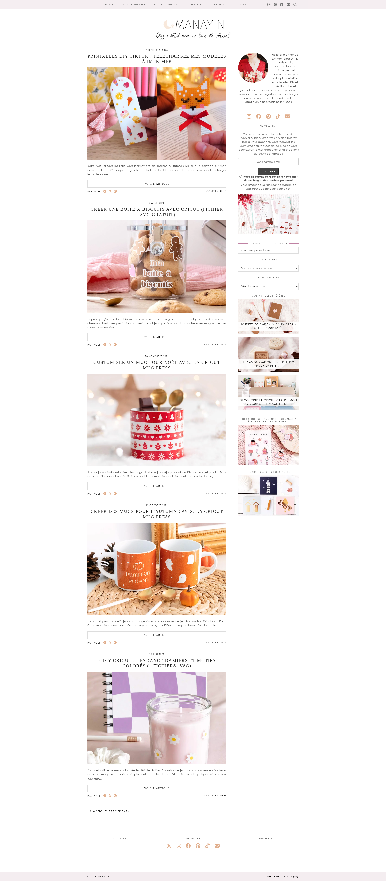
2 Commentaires (215, 493)
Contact (242, 4)
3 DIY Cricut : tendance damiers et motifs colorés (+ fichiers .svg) (157, 663)
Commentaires (216, 191)
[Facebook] (282, 4)
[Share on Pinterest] (115, 191)
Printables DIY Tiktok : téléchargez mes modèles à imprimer (157, 59)
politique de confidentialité (271, 188)
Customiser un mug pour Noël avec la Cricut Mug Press (156, 365)
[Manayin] (193, 22)
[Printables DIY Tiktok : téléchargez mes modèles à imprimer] (156, 158)
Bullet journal (166, 4)
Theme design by (283, 876)
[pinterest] (268, 116)
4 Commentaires (215, 344)
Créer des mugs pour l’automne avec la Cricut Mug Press (157, 514)
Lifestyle (195, 4)
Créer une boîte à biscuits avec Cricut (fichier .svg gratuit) (157, 212)
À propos (218, 4)
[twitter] (169, 846)
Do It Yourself (133, 4)
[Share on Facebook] (105, 191)
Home (108, 4)
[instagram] (249, 116)
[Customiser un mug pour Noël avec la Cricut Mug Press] (156, 465)
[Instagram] (269, 4)
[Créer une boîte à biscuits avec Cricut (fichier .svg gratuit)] (156, 312)
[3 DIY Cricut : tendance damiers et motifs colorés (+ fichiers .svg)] (156, 763)
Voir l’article (157, 183)
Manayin (104, 876)
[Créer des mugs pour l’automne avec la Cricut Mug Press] (156, 614)
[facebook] (258, 116)
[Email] (289, 4)
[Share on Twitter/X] (110, 191)
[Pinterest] (275, 4)
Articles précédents (110, 811)
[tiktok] (278, 116)
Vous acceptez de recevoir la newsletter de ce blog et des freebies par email (270, 178)
